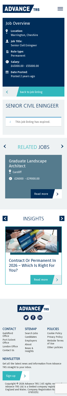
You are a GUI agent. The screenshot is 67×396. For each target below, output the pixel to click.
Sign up (10, 375)
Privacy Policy (55, 337)
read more (41, 279)
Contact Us (8, 350)
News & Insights (29, 350)
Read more (41, 194)
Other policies (55, 347)
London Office (10, 346)
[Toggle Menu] (60, 8)
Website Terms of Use (55, 342)
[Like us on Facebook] (33, 317)
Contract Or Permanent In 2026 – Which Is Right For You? (32, 265)
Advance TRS (32, 383)
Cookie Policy (54, 333)
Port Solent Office (9, 341)
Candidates (31, 337)
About (28, 344)
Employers (31, 340)
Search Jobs (31, 333)
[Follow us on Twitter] (26, 317)
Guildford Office (8, 335)
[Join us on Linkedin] (39, 317)
